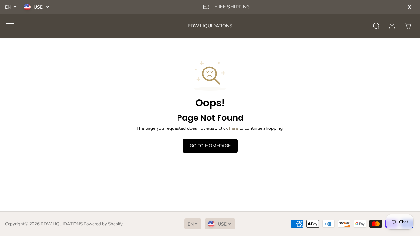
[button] (9, 25)
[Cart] (408, 26)
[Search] (376, 26)
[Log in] (392, 26)
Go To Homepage (210, 146)
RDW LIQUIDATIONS (62, 224)
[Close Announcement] (409, 6)
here (233, 128)
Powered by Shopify (103, 224)
